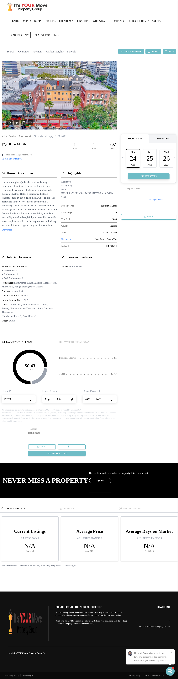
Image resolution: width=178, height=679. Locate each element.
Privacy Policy (134, 675)
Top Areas (65, 21)
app (27, 35)
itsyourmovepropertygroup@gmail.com (154, 626)
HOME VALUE (118, 21)
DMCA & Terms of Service (154, 675)
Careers (16, 35)
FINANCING (83, 21)
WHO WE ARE (100, 21)
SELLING (51, 21)
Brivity (16, 675)
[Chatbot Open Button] (170, 671)
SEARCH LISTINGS (21, 21)
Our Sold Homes (139, 21)
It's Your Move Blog (46, 35)
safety (156, 21)
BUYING (38, 21)
